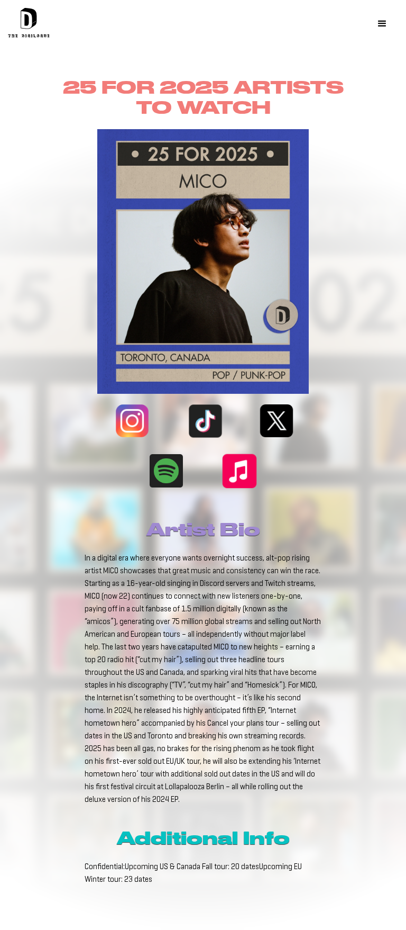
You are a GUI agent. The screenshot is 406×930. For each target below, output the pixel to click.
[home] (29, 25)
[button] (382, 24)
